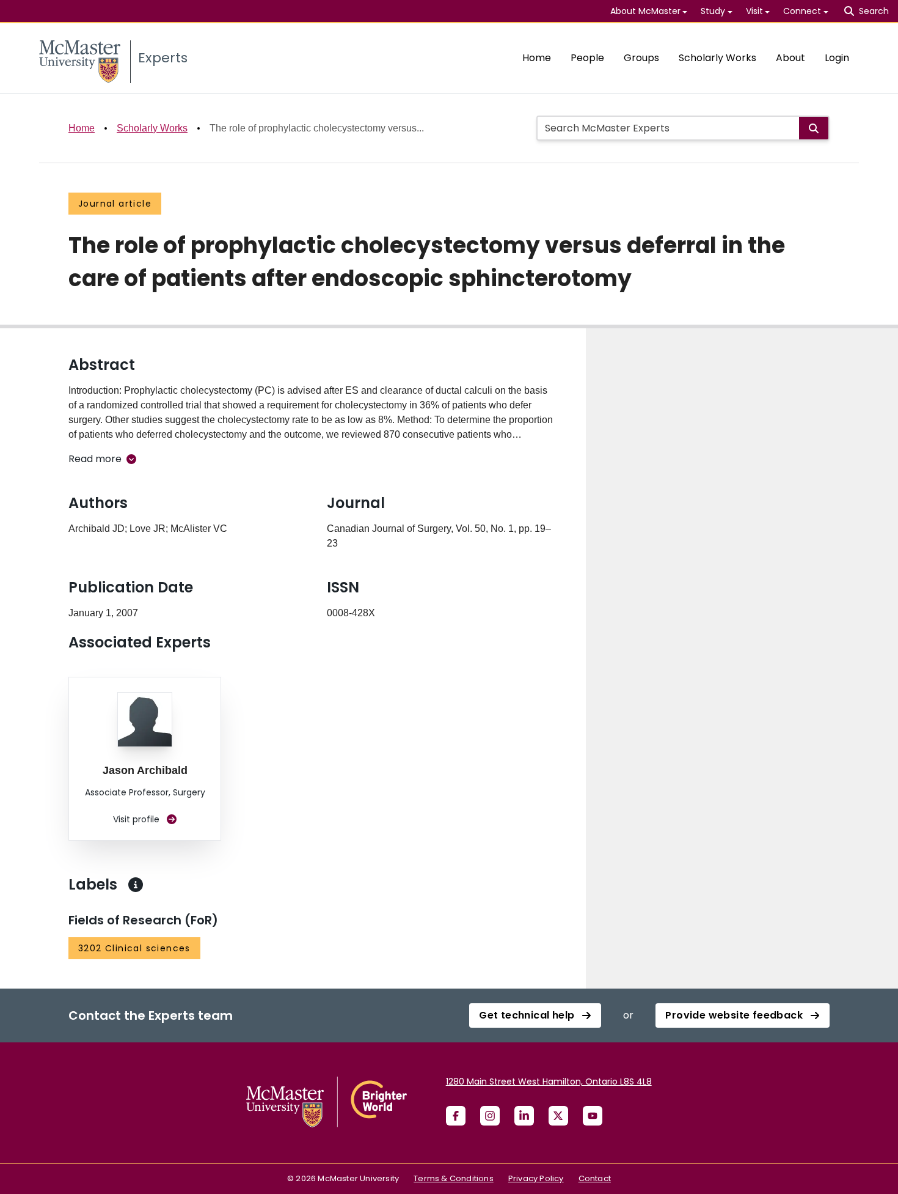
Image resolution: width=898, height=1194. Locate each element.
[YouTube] (592, 1116)
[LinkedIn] (524, 1116)
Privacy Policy (536, 1178)
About (790, 58)
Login (837, 58)
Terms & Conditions (454, 1178)
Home (536, 58)
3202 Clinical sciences (134, 948)
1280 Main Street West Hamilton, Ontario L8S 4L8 (549, 1081)
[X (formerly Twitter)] (558, 1116)
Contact (595, 1178)
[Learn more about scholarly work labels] (135, 884)
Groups (641, 58)
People (587, 58)
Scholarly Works (717, 58)
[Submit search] (813, 128)
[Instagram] (490, 1116)
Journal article (114, 203)
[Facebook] (455, 1116)
